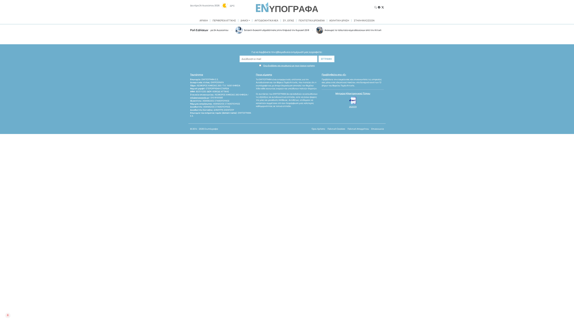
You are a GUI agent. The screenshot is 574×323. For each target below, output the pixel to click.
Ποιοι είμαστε (264, 74)
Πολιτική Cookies (336, 128)
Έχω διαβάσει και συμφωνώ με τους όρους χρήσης (289, 65)
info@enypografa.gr (199, 97)
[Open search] (375, 7)
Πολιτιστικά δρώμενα (312, 20)
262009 (353, 106)
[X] (382, 7)
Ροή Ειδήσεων (199, 30)
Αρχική (204, 20)
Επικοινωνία (377, 128)
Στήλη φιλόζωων (364, 20)
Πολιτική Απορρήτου (358, 128)
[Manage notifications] (7, 315)
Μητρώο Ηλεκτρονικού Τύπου (352, 93)
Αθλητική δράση (339, 20)
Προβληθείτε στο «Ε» (334, 74)
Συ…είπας (288, 20)
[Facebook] (379, 7)
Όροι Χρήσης (318, 128)
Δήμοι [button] (244, 20)
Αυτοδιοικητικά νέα (266, 20)
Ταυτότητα (196, 74)
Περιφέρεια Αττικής (224, 20)
